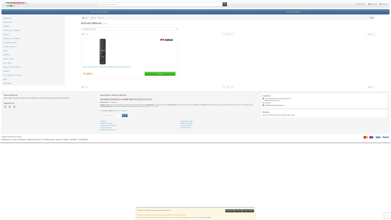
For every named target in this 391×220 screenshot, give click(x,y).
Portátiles (6, 26)
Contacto (373, 4)
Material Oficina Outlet (99, 12)
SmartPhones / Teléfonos (11, 30)
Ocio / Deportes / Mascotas (12, 75)
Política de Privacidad (154, 106)
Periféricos (6, 55)
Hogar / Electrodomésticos (12, 67)
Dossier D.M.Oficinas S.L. (108, 130)
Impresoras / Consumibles (11, 38)
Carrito (384, 4)
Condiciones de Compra (108, 125)
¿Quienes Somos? (106, 128)
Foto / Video (7, 63)
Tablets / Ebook (8, 59)
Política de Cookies (204, 217)
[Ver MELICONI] (129, 51)
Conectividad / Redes (10, 42)
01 (228, 34)
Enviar (124, 115)
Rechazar (238, 211)
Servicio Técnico (185, 128)
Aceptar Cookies (248, 211)
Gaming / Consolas (9, 47)
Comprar (160, 74)
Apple (5, 79)
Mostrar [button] (370, 34)
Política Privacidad (106, 123)
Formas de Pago (185, 125)
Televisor (6, 34)
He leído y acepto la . (114, 111)
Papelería (6, 71)
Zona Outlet (7, 83)
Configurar (229, 211)
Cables (5, 51)
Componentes (8, 22)
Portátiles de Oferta (292, 12)
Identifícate (361, 4)
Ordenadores (7, 18)
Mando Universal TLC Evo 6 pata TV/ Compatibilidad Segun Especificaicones (106, 67)
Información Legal (186, 121)
